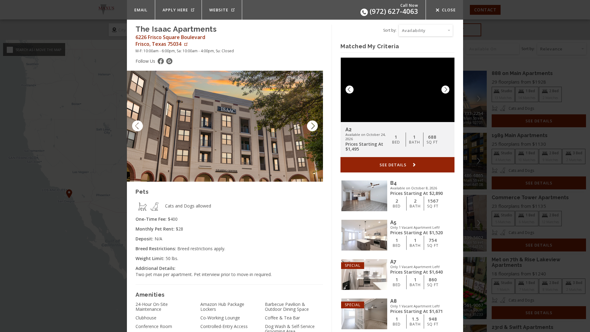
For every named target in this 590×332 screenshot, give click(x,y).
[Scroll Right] (314, 126)
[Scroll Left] (135, 126)
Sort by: (389, 30)
